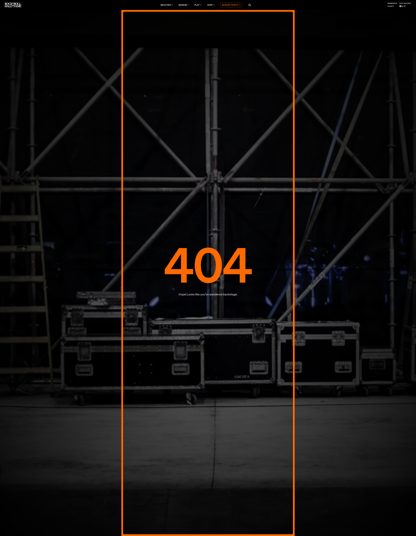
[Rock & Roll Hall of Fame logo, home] (13, 5)
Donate (391, 6)
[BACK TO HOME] (208, 273)
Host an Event (405, 3)
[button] (250, 5)
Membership (392, 3)
